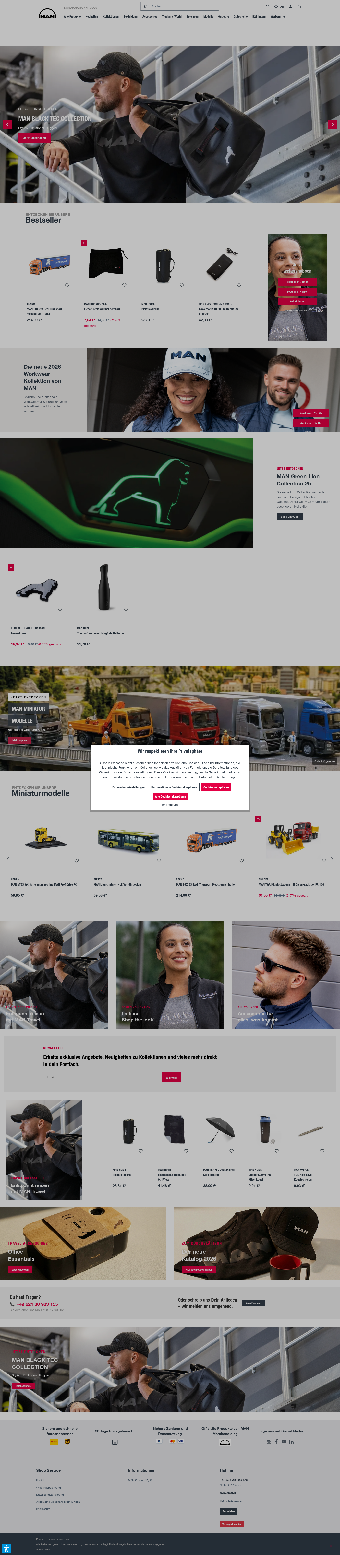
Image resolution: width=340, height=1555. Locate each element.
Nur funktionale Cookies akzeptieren (174, 787)
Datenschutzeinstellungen (128, 787)
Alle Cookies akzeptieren (170, 796)
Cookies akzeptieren (216, 787)
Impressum (173, 777)
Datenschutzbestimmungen (218, 777)
